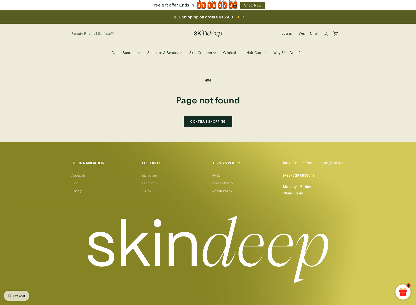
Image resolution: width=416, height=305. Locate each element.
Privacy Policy (222, 183)
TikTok (146, 191)
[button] (124, 53)
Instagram (149, 175)
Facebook (149, 183)
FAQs (216, 175)
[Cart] (335, 33)
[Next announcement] (343, 17)
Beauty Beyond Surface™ (93, 33)
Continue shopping (208, 121)
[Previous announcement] (73, 17)
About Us (79, 175)
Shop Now (253, 5)
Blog (75, 183)
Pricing (77, 191)
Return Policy (222, 191)
